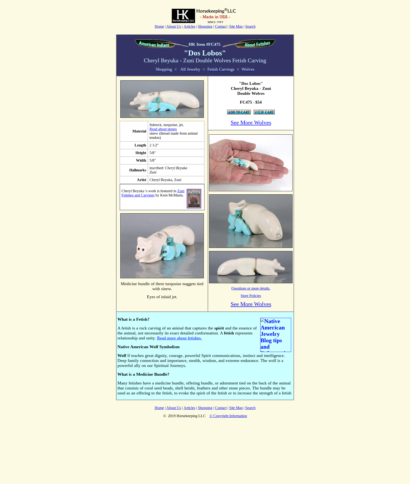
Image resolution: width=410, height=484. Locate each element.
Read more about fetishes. (179, 338)
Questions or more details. (250, 288)
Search (250, 26)
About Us (173, 26)
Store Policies (251, 296)
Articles (189, 26)
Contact (221, 26)
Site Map (236, 26)
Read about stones (163, 129)
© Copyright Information (228, 416)
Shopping (205, 26)
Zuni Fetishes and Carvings (152, 193)
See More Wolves (251, 122)
